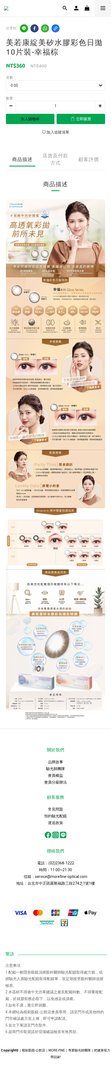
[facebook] (34, 28)
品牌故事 (55, 762)
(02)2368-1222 (61, 863)
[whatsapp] (45, 28)
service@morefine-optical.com (61, 876)
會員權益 (55, 775)
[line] (24, 28)
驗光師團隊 (55, 769)
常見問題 (55, 809)
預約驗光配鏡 (55, 816)
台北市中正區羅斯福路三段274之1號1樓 (61, 883)
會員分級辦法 (55, 782)
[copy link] (55, 28)
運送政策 (55, 823)
